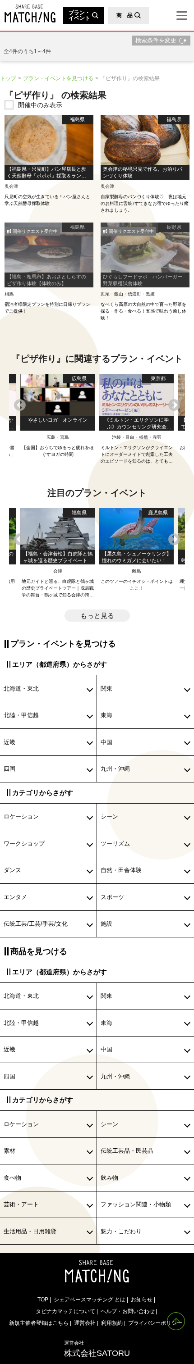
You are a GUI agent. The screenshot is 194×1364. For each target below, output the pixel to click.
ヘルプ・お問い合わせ (128, 1311)
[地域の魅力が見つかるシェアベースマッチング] (27, 13)
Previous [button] (20, 405)
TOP (42, 1299)
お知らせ (141, 1299)
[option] (136, 419)
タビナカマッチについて (65, 1311)
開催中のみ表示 (40, 105)
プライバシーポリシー (155, 1323)
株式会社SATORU (97, 1348)
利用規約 (112, 1323)
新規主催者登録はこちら (39, 1323)
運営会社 (85, 1323)
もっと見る (97, 615)
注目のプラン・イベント (97, 493)
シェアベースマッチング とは (89, 1299)
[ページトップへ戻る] (175, 1321)
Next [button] (174, 405)
